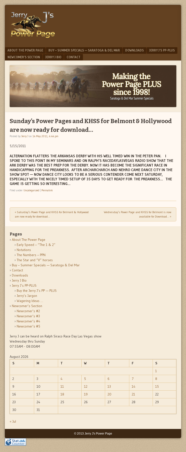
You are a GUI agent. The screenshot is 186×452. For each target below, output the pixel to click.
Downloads (134, 50)
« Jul (13, 421)
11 (62, 386)
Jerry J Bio (53, 57)
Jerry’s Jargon (27, 295)
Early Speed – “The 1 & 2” (36, 245)
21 (133, 394)
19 (86, 394)
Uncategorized (31, 190)
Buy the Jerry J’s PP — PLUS (37, 290)
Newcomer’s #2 (28, 311)
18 (62, 394)
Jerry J (24, 136)
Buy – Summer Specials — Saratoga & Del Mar (84, 50)
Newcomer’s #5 (28, 326)
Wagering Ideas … (30, 301)
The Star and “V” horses (35, 260)
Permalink (47, 190)
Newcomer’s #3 (28, 316)
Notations (24, 250)
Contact (73, 57)
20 (109, 394)
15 (157, 386)
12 (85, 386)
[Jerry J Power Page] (33, 39)
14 (133, 386)
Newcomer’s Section (24, 57)
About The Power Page (25, 50)
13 (109, 386)
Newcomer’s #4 (28, 321)
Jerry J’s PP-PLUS (162, 50)
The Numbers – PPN (31, 255)
